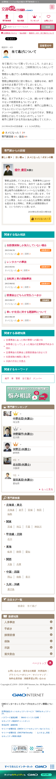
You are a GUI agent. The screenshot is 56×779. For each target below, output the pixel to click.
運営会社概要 (29, 671)
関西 (9, 559)
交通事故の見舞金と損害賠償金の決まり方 (26, 352)
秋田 (39, 510)
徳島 (18, 577)
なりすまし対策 (43, 733)
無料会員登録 (15, 678)
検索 (48, 27)
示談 (28, 647)
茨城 (9, 526)
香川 (28, 577)
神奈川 (38, 526)
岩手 (21, 510)
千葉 (28, 526)
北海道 (10, 510)
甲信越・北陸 (14, 534)
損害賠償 (28, 635)
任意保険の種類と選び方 (18, 357)
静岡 (18, 552)
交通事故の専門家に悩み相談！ (28, 394)
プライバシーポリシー (20, 675)
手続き (28, 628)
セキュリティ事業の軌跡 (11, 736)
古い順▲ (19, 157)
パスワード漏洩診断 (10, 717)
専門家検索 (6, 21)
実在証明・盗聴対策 (10, 725)
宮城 (30, 510)
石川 (9, 539)
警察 (18, 378)
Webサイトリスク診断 (30, 717)
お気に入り (48, 21)
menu (52, 7)
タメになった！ (42, 218)
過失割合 (28, 654)
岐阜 (9, 552)
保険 (28, 641)
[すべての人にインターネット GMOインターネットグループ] (24, 766)
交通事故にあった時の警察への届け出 (24, 340)
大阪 (9, 564)
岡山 (9, 577)
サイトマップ (39, 675)
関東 (9, 521)
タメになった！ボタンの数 (40, 157)
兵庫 (18, 564)
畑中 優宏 (21, 169)
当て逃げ (26, 378)
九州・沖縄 (12, 584)
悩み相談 (20, 21)
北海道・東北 (14, 504)
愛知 (28, 552)
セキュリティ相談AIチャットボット (16, 721)
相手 (7, 378)
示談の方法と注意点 (16, 361)
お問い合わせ (14, 671)
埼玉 (18, 526)
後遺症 (21, 606)
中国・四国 (12, 571)
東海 (9, 546)
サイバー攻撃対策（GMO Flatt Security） (18, 733)
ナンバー (37, 378)
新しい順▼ (7, 157)
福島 (9, 514)
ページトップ (39, 663)
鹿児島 (10, 589)
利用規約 (42, 671)
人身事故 (28, 622)
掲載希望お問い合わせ (35, 678)
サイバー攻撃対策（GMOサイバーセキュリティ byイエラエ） (26, 729)
